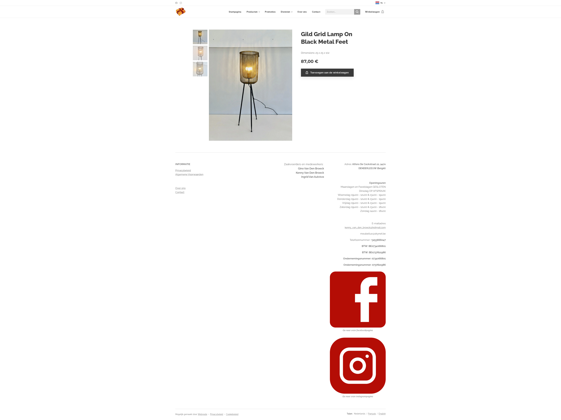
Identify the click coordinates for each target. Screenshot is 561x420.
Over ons (180, 188)
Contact (179, 192)
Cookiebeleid (232, 414)
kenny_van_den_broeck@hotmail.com (365, 227)
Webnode (202, 414)
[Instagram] (181, 2)
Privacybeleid (183, 170)
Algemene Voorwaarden (189, 174)
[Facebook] (176, 2)
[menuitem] (235, 12)
